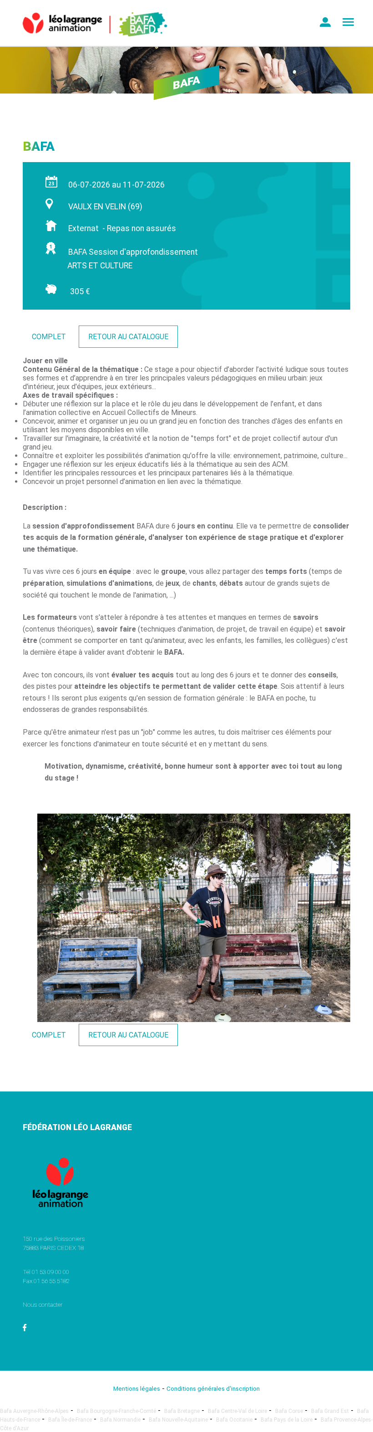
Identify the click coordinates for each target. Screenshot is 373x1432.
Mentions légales (136, 1388)
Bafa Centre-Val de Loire (237, 1411)
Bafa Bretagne (182, 1411)
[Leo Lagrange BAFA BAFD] (90, 43)
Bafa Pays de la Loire (287, 1420)
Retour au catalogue (128, 336)
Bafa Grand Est (330, 1411)
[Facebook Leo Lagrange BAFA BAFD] (25, 1329)
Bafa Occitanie (234, 1420)
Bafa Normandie (120, 1420)
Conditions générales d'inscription (213, 1388)
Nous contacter (43, 1304)
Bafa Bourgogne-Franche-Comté (116, 1411)
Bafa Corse (289, 1411)
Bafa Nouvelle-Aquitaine (178, 1420)
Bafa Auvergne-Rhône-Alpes (34, 1411)
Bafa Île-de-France (70, 1420)
